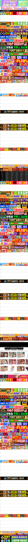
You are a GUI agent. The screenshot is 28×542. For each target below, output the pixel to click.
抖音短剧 (7, 177)
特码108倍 (14, 349)
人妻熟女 (21, 173)
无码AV (2, 177)
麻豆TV (12, 177)
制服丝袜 (26, 173)
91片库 (21, 177)
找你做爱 (17, 174)
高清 (22, 346)
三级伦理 (7, 173)
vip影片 (8, 349)
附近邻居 (7, 174)
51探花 (17, 177)
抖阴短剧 (26, 180)
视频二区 (2, 173)
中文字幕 (12, 173)
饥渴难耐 (12, 174)
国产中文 (7, 180)
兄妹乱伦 (12, 180)
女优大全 (26, 177)
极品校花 (21, 180)
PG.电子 (20, 349)
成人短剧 (17, 180)
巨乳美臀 (17, 173)
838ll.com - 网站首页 (6, 10)
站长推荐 (2, 174)
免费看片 (2, 180)
